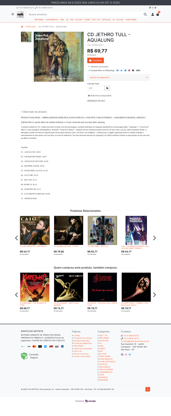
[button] (152, 14)
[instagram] (126, 354)
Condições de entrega (82, 338)
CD (67, 20)
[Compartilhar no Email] (133, 70)
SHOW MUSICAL (106, 359)
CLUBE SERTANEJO (107, 361)
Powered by (80, 401)
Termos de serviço (81, 354)
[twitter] (130, 354)
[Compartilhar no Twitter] (121, 70)
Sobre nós (77, 351)
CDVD (101, 375)
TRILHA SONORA (106, 369)
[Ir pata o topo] (147, 389)
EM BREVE (103, 377)
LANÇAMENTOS (51, 20)
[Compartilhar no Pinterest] (129, 70)
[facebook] (122, 354)
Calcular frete (93, 83)
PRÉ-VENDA (39, 20)
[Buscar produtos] (145, 14)
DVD (72, 20)
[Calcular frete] (107, 88)
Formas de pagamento (82, 343)
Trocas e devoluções (82, 356)
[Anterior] (16, 237)
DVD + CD (96, 20)
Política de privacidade (82, 348)
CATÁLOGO (106, 20)
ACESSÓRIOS (104, 367)
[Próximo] (154, 237)
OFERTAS (103, 364)
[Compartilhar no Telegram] (125, 70)
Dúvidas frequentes (81, 341)
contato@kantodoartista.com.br (135, 341)
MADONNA (103, 380)
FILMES (87, 20)
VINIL (62, 20)
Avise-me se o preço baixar (100, 96)
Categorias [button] (103, 331)
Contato (76, 335)
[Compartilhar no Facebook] (117, 70)
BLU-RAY (79, 20)
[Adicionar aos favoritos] (23, 217)
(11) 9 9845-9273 (26, 8)
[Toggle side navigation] (13, 14)
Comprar (36, 258)
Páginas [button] (76, 331)
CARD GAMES (131, 20)
